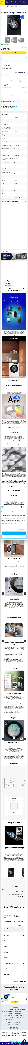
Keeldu (14, 536)
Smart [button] (5, 969)
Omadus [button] (6, 952)
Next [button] (25, 593)
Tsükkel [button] (6, 958)
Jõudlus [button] (6, 946)
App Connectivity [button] (8, 974)
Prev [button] (3, 593)
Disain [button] (5, 941)
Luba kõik (14, 533)
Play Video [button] (14, 469)
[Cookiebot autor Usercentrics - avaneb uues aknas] (21, 507)
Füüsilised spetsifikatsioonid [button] (11, 963)
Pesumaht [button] (6, 935)
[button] (15, 24)
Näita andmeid (20, 529)
